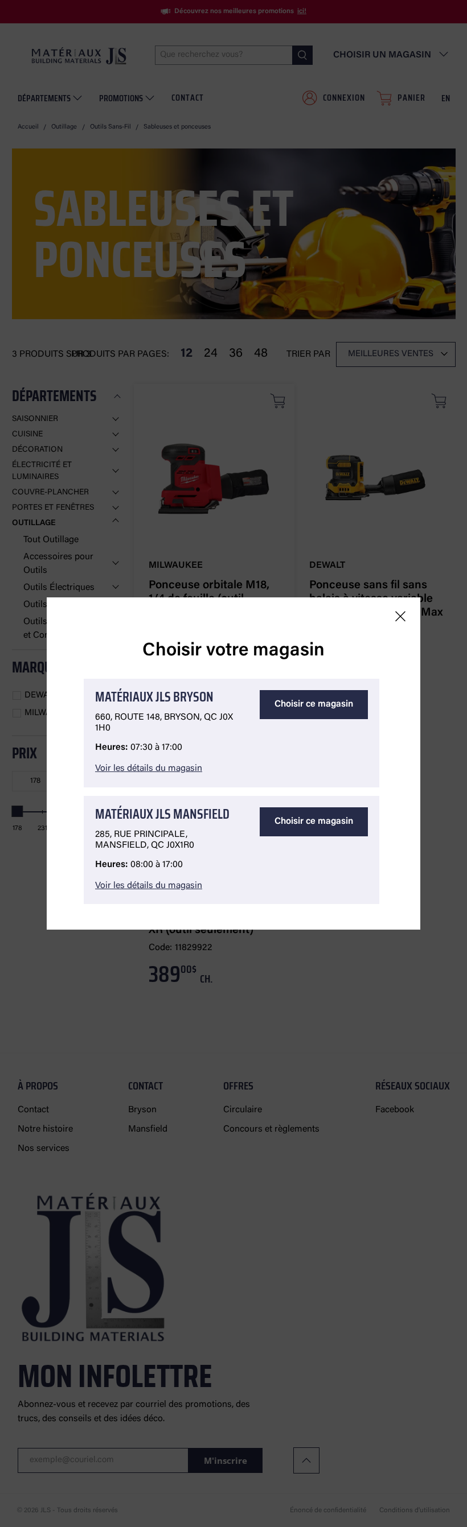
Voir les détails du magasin (148, 768)
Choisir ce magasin (314, 704)
